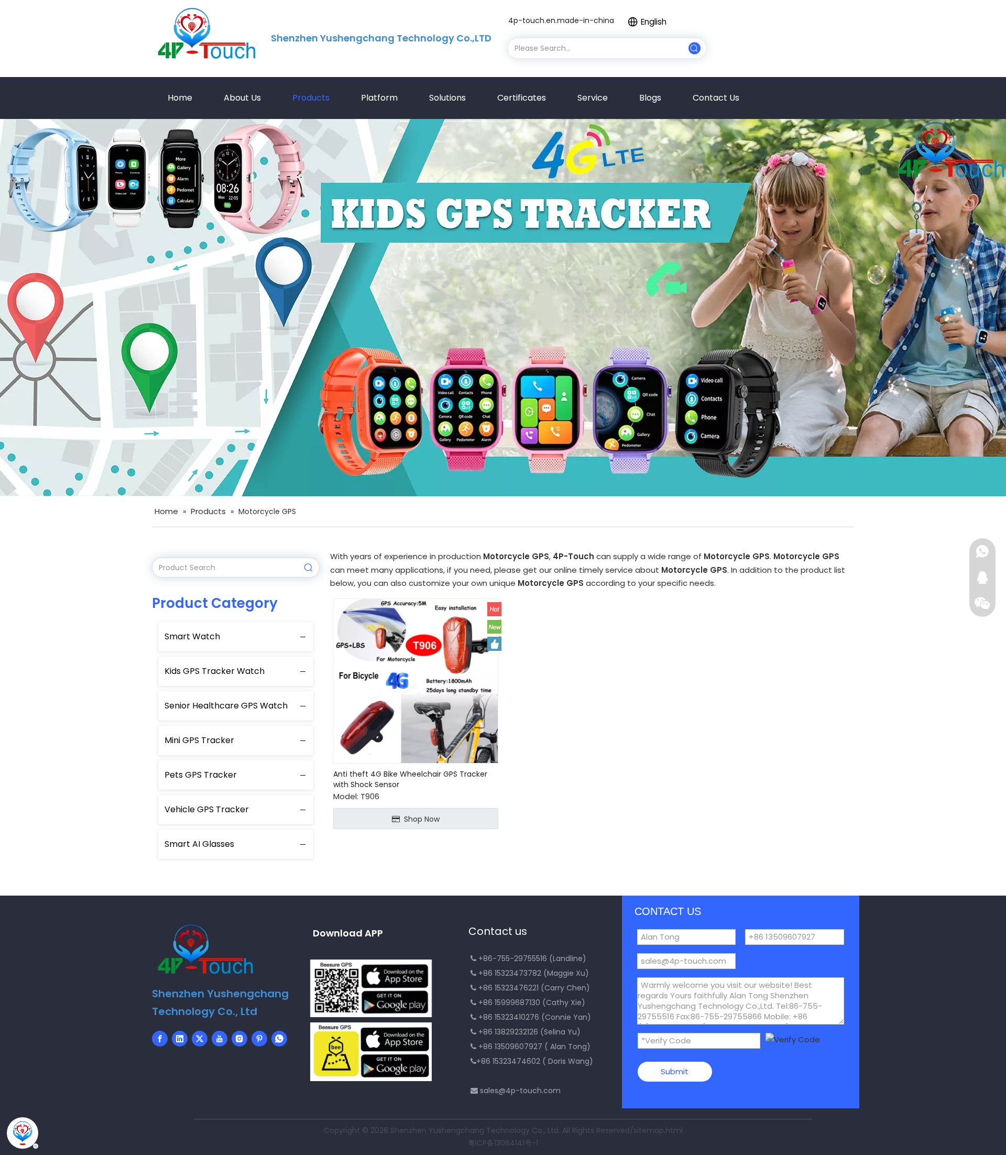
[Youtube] (219, 1039)
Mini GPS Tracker (199, 740)
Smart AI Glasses (199, 844)
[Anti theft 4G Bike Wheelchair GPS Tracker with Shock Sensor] (416, 679)
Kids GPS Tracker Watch (215, 671)
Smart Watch (192, 636)
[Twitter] (199, 1039)
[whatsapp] (279, 1039)
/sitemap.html (656, 1130)
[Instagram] (239, 1039)
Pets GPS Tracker (201, 775)
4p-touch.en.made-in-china (561, 20)
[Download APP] (371, 988)
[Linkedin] (180, 1039)
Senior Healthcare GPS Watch (226, 706)
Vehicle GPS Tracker (207, 809)
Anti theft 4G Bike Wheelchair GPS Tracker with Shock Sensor (410, 779)
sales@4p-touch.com (520, 1090)
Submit (674, 1071)
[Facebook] (160, 1039)
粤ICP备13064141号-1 (503, 1143)
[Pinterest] (259, 1039)
